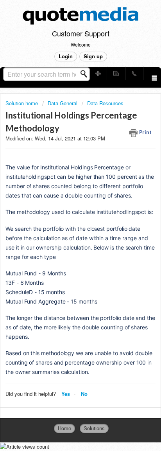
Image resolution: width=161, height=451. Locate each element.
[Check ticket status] (116, 73)
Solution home (22, 103)
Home (64, 428)
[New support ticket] (98, 73)
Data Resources (105, 103)
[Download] (66, 221)
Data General (62, 103)
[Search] (86, 74)
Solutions (94, 428)
